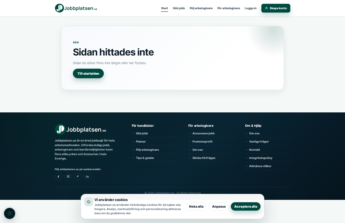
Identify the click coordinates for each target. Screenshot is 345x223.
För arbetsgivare (228, 8)
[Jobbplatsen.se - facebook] (58, 176)
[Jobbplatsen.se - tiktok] (77, 176)
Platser (141, 141)
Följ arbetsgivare (201, 8)
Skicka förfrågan (203, 158)
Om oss (197, 149)
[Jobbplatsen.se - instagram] (68, 176)
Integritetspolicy (260, 158)
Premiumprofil (202, 141)
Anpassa (219, 206)
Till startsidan (88, 73)
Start (164, 8)
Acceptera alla (245, 206)
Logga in (251, 8)
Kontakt (254, 149)
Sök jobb (179, 8)
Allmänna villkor (260, 166)
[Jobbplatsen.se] (76, 8)
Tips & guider (145, 158)
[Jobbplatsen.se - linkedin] (87, 176)
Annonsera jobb (203, 133)
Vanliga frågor (259, 141)
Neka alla (196, 206)
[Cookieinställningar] (9, 213)
